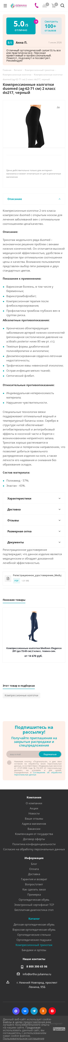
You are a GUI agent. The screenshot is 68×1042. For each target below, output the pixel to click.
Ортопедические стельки (34, 934)
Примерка (34, 894)
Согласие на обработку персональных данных (34, 849)
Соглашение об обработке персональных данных (38, 773)
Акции (34, 808)
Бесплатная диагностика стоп (34, 910)
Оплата (34, 869)
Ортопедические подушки (34, 940)
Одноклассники (43, 1011)
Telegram (34, 1011)
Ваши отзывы (34, 818)
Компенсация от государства (34, 834)
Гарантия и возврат (34, 879)
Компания (34, 797)
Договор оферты (34, 839)
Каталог (34, 918)
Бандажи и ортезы (34, 950)
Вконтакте (25, 1011)
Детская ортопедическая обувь (34, 924)
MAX (16, 1011)
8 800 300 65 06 (36, 966)
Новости (34, 813)
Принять (59, 1029)
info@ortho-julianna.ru (37, 974)
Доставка (34, 874)
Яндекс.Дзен (52, 1011)
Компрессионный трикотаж (34, 945)
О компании (34, 803)
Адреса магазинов (34, 823)
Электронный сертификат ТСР (34, 904)
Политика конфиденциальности (34, 844)
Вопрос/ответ (34, 884)
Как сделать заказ (34, 889)
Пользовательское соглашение (23, 1038)
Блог (34, 864)
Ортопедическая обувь (34, 899)
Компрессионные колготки (21, 695)
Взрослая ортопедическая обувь (34, 929)
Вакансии (34, 829)
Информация (34, 858)
